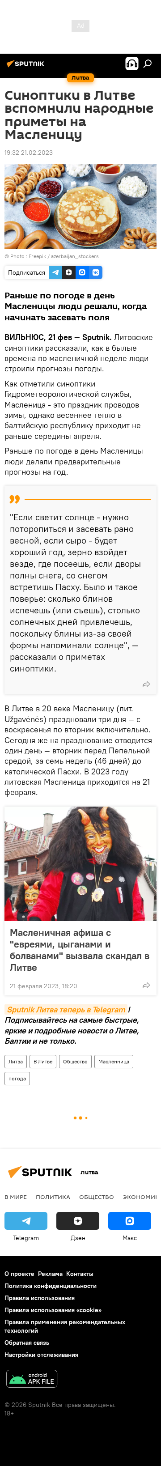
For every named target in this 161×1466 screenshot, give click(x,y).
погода (17, 1078)
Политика (53, 1197)
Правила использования (39, 1298)
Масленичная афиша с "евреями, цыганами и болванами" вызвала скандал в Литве (79, 949)
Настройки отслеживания (41, 1355)
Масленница (113, 1061)
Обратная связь (26, 1343)
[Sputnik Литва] (26, 67)
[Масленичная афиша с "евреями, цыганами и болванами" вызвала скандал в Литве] (80, 864)
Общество (75, 1061)
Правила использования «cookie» (53, 1310)
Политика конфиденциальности (50, 1286)
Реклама (50, 1274)
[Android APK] (31, 1380)
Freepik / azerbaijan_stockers (64, 256)
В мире (15, 1197)
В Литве (43, 1061)
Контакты (79, 1274)
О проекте (19, 1274)
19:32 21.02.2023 (28, 153)
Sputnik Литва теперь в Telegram (66, 1009)
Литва (15, 1061)
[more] (146, 684)
